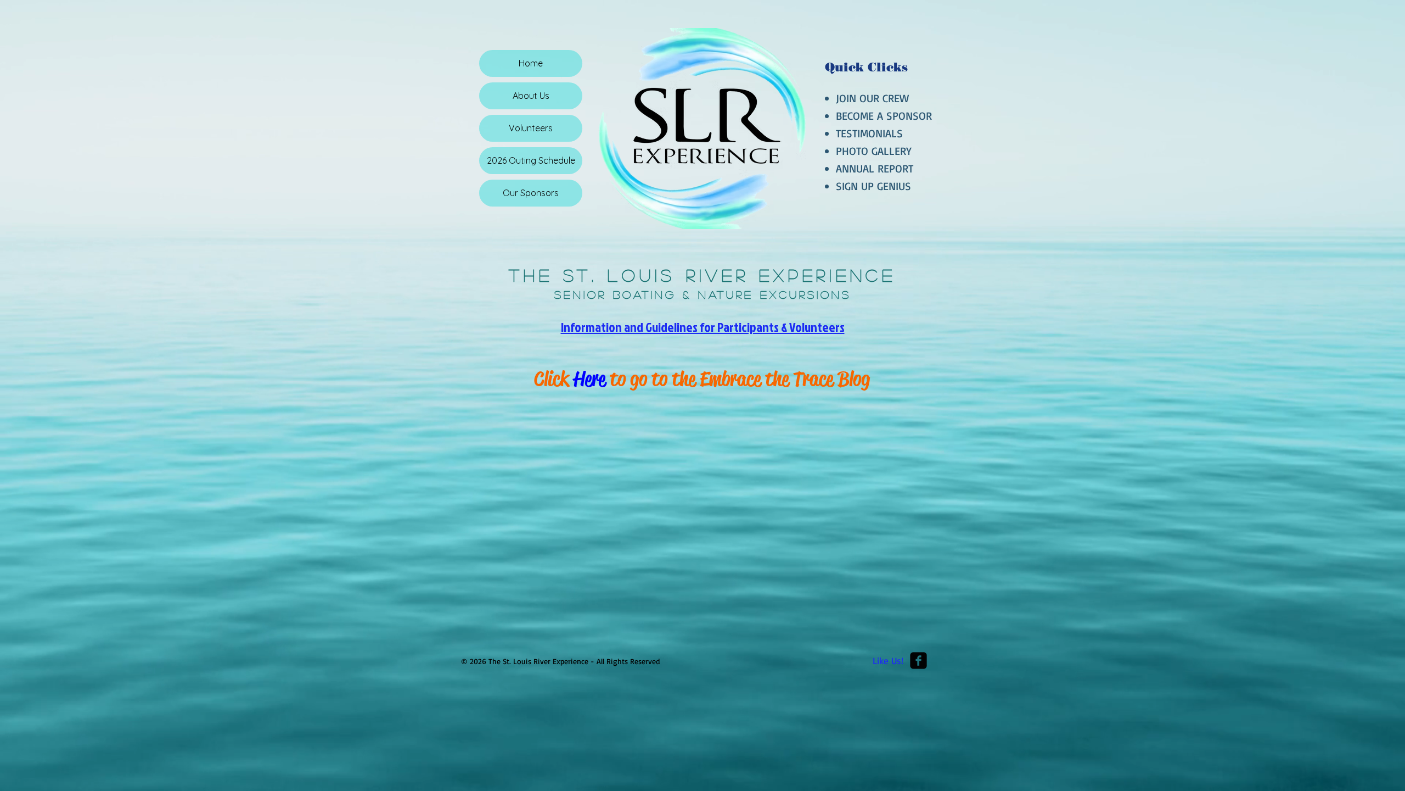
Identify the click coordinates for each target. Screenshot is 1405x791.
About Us (531, 95)
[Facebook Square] (918, 660)
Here (589, 379)
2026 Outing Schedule (531, 160)
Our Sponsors (531, 192)
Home (531, 63)
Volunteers (531, 127)
